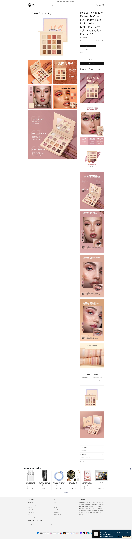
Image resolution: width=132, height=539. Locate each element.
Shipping (55, 507)
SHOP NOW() (126, 536)
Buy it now (92, 63)
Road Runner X (31, 512)
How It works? (57, 505)
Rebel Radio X (31, 502)
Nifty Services (31, 509)
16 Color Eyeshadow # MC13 (88, 49)
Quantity (82, 52)
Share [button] (83, 461)
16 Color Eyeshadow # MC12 (88, 46)
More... (120, 536)
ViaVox (29, 514)
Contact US (56, 512)
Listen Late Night (32, 517)
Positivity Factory (32, 505)
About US (56, 509)
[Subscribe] (51, 524)
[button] (97, 4)
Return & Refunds (57, 514)
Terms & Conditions (58, 517)
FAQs (55, 502)
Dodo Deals (67, 535)
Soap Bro (30, 507)
